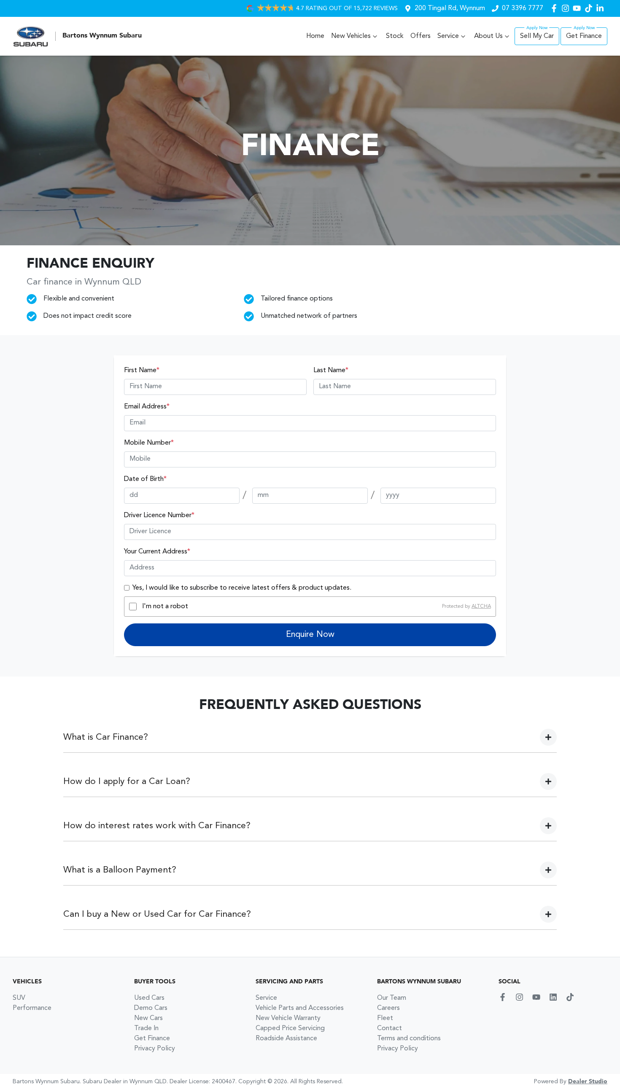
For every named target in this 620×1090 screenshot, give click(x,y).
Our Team (391, 998)
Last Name (330, 370)
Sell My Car (537, 36)
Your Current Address (157, 551)
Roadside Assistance (286, 1038)
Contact (389, 1028)
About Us (488, 36)
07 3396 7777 (522, 8)
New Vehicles (351, 36)
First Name (141, 370)
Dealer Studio (587, 1082)
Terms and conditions (409, 1038)
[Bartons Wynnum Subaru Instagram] (567, 8)
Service (448, 36)
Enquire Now (310, 635)
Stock (395, 36)
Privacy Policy (154, 1048)
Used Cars (149, 998)
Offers (420, 36)
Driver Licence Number (159, 515)
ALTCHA (481, 606)
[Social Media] (590, 8)
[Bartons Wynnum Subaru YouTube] (578, 8)
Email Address (147, 406)
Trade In (146, 1028)
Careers (388, 1008)
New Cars (148, 1018)
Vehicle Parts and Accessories (300, 1008)
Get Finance (584, 36)
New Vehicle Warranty (288, 1018)
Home (315, 36)
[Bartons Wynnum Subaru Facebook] (555, 8)
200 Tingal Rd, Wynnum (450, 8)
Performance (32, 1008)
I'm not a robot (165, 606)
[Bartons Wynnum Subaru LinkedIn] (601, 8)
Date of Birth (145, 479)
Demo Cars (150, 1008)
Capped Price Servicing (290, 1028)
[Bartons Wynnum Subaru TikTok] (571, 997)
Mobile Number (149, 443)
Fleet (385, 1018)
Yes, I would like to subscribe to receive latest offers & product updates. (241, 588)
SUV (19, 998)
